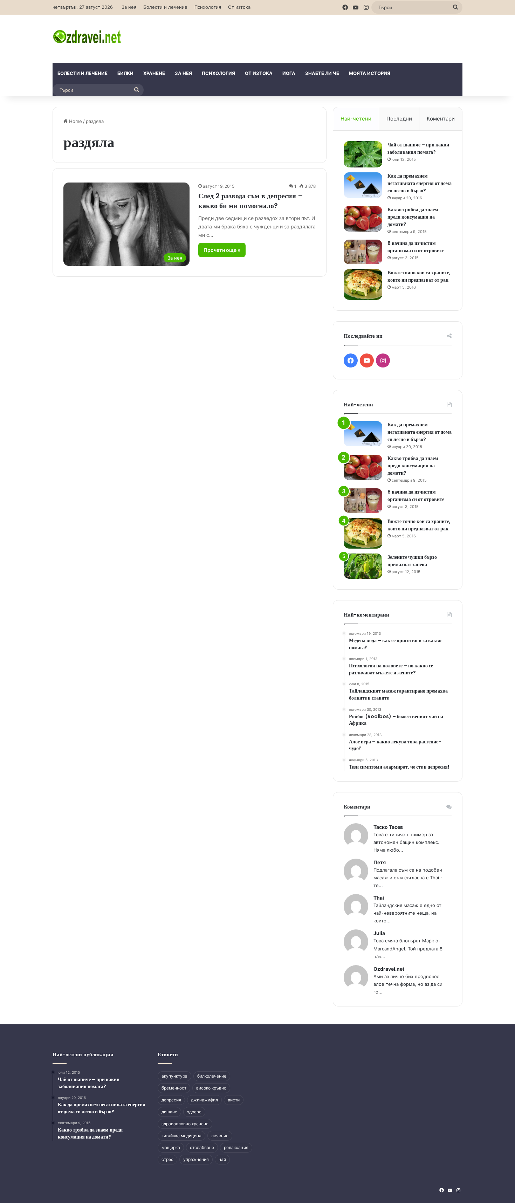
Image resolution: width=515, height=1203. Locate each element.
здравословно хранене (185, 1123)
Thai (378, 898)
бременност (174, 1088)
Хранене (154, 73)
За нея (129, 7)
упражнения (196, 1159)
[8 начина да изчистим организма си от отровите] (363, 252)
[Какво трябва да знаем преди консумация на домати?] (363, 219)
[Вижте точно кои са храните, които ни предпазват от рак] (363, 284)
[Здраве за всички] (88, 36)
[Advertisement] (327, 38)
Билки (125, 73)
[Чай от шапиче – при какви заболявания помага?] (363, 154)
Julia (379, 933)
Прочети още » (222, 250)
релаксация (236, 1147)
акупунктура (174, 1076)
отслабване (202, 1147)
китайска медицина (181, 1135)
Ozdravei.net (388, 969)
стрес (167, 1159)
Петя (379, 862)
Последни (399, 118)
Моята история (369, 73)
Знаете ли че (322, 73)
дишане (169, 1111)
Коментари (441, 118)
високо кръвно (211, 1088)
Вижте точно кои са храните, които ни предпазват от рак (419, 276)
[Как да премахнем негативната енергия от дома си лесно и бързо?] (363, 185)
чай (222, 1159)
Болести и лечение (165, 7)
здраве (194, 1111)
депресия (171, 1099)
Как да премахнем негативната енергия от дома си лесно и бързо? (419, 183)
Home (75, 121)
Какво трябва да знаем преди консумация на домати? (412, 217)
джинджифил (204, 1099)
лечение (219, 1135)
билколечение (211, 1076)
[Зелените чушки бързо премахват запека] (363, 566)
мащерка (171, 1147)
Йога (288, 73)
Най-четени (356, 118)
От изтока (239, 7)
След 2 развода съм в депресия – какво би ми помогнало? (250, 201)
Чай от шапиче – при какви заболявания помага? (418, 148)
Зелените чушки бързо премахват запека (412, 561)
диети (234, 1099)
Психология (207, 7)
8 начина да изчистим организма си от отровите (415, 247)
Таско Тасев (388, 827)
